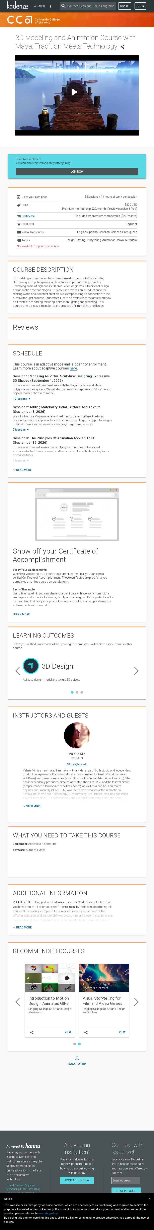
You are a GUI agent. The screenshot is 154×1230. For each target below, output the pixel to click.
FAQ (23, 1189)
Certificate (28, 216)
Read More (24, 470)
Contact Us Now (77, 1180)
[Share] (122, 47)
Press (30, 1189)
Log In (140, 6)
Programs (30, 1185)
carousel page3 (82, 692)
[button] (17, 670)
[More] (50, 6)
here (73, 368)
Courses (39, 5)
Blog (37, 1189)
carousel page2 (77, 692)
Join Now (77, 171)
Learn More (21, 614)
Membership (13, 1189)
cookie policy (48, 1213)
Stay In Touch (126, 1191)
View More (33, 806)
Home (9, 1185)
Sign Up (124, 6)
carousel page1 (72, 692)
